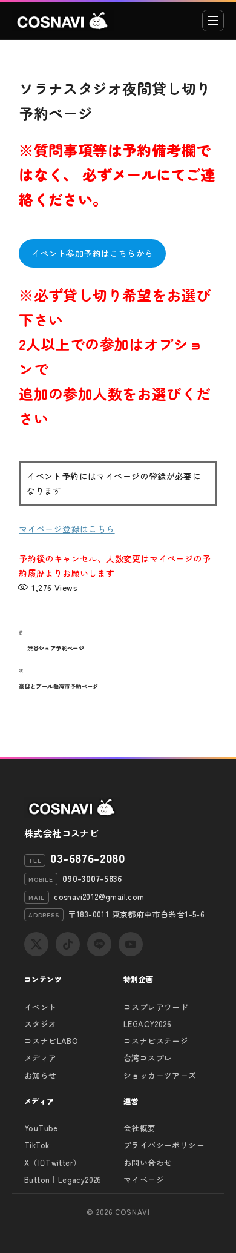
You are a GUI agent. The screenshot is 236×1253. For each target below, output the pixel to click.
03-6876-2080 (87, 858)
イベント (40, 1007)
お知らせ (40, 1075)
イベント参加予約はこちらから (92, 253)
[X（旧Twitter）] (36, 944)
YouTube (41, 1128)
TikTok (36, 1145)
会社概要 (139, 1128)
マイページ (143, 1179)
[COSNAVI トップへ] (63, 20)
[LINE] (99, 944)
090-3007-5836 (92, 878)
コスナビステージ (155, 1040)
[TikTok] (68, 944)
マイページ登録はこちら (66, 529)
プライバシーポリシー (164, 1145)
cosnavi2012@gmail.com (99, 896)
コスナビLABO (51, 1040)
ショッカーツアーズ (160, 1075)
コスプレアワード (155, 1007)
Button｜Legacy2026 (63, 1179)
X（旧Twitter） (52, 1162)
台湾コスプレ (147, 1057)
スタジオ (40, 1024)
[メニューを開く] (213, 20)
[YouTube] (131, 944)
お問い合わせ (147, 1162)
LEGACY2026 (147, 1024)
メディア (40, 1057)
